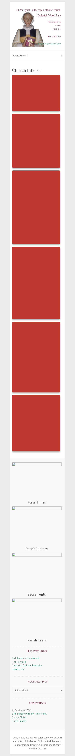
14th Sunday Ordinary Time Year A (29, 713)
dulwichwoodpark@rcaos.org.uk (49, 44)
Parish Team (36, 640)
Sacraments (36, 594)
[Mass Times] (37, 480)
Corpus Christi (19, 717)
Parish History (37, 549)
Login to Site (18, 669)
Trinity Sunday (19, 721)
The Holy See (19, 661)
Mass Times (36, 502)
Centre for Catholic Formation (27, 665)
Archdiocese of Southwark (25, 658)
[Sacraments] (37, 571)
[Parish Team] (37, 617)
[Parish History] (37, 525)
